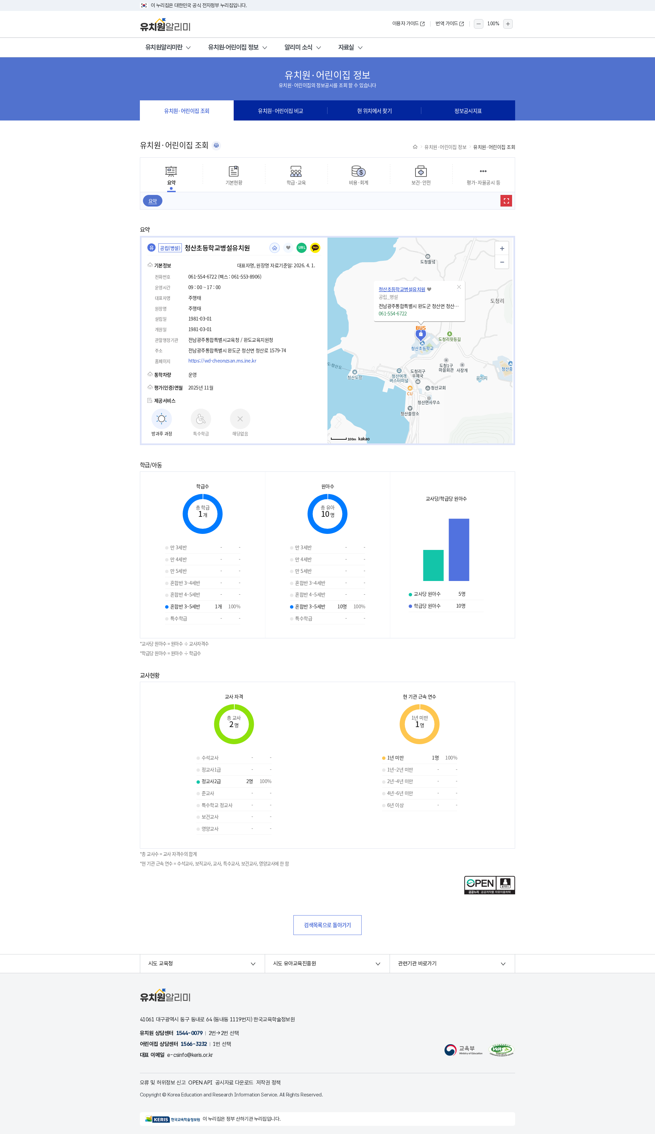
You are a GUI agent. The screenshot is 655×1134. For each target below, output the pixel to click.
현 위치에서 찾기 (374, 110)
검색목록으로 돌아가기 (327, 925)
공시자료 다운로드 (234, 1082)
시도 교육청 (160, 963)
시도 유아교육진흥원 (294, 963)
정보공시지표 (468, 110)
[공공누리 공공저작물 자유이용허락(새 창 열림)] (489, 892)
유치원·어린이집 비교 (280, 110)
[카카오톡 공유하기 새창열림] (315, 248)
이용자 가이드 (405, 23)
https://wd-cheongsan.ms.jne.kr (222, 360)
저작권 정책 (268, 1082)
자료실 (346, 47)
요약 (152, 200)
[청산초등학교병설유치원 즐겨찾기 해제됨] (288, 248)
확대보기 (506, 201)
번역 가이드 (447, 23)
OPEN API (200, 1082)
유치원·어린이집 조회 (186, 110)
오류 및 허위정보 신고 (163, 1082)
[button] (459, 287)
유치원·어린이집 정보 (233, 47)
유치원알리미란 (163, 47)
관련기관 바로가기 (417, 963)
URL (302, 248)
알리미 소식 (298, 47)
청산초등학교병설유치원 (402, 289)
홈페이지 (275, 248)
